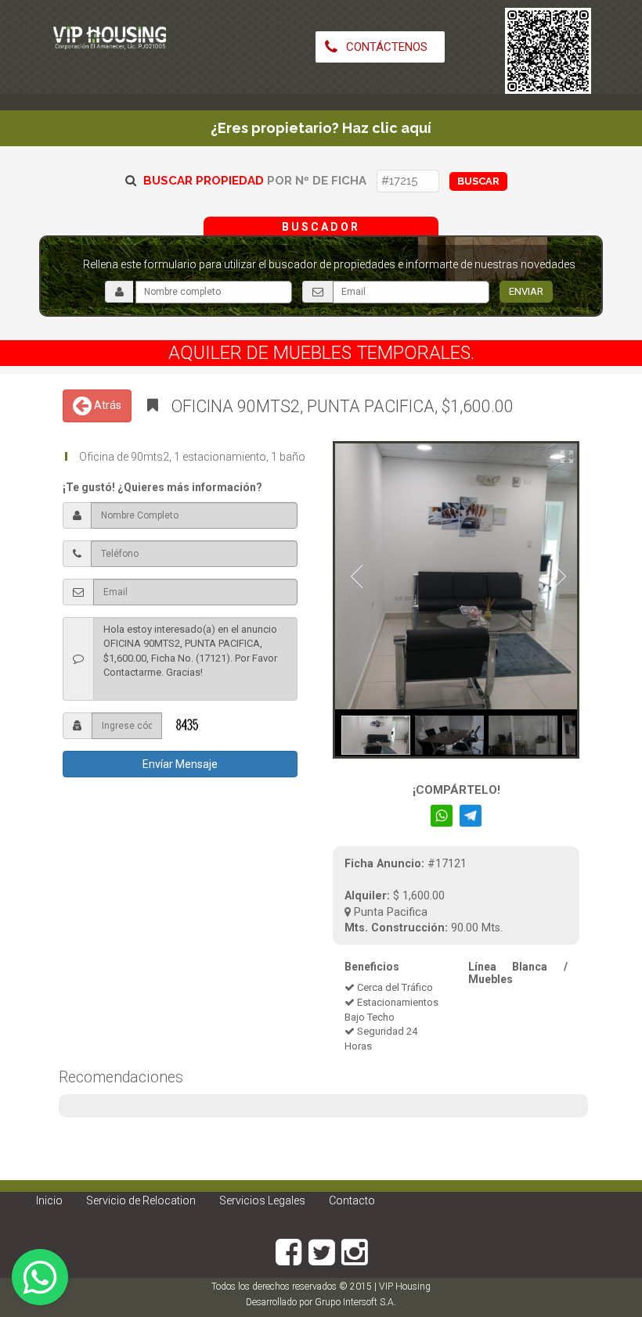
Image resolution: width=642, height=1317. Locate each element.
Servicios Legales (262, 1200)
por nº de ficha (254, 181)
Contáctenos (385, 47)
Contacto (352, 1200)
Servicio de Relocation (141, 1200)
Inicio (49, 1200)
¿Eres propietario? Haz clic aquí (321, 128)
